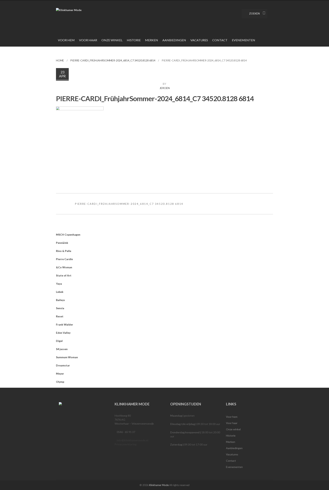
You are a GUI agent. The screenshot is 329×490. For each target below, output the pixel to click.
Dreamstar (63, 365)
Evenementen (243, 40)
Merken (151, 40)
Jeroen (165, 88)
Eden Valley (63, 332)
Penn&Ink (62, 242)
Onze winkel (111, 40)
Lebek (59, 291)
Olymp (60, 381)
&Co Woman (64, 267)
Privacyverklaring (126, 444)
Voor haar (88, 40)
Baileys (60, 300)
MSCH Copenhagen (68, 234)
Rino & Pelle (63, 251)
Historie (134, 40)
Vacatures (199, 40)
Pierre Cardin (64, 259)
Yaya (59, 283)
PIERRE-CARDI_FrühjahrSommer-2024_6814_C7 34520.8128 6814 (112, 60)
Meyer (60, 373)
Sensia (60, 308)
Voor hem (66, 40)
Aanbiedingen (174, 40)
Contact (220, 40)
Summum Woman (67, 357)
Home (60, 60)
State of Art (63, 275)
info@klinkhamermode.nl (132, 440)
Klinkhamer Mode (159, 485)
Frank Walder (64, 324)
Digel (59, 340)
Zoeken (254, 13)
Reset (59, 316)
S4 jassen (62, 349)
